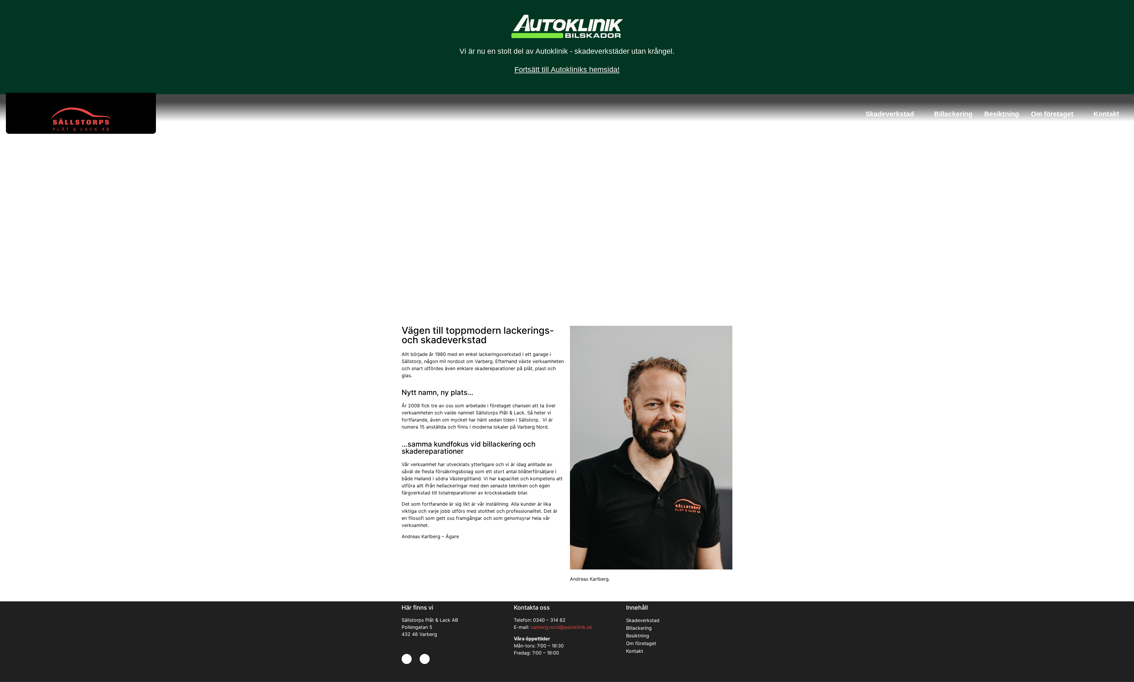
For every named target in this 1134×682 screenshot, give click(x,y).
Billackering (953, 114)
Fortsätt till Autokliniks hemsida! (567, 69)
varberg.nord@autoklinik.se (561, 627)
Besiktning (1001, 114)
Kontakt (1106, 114)
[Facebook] (407, 659)
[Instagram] (425, 659)
